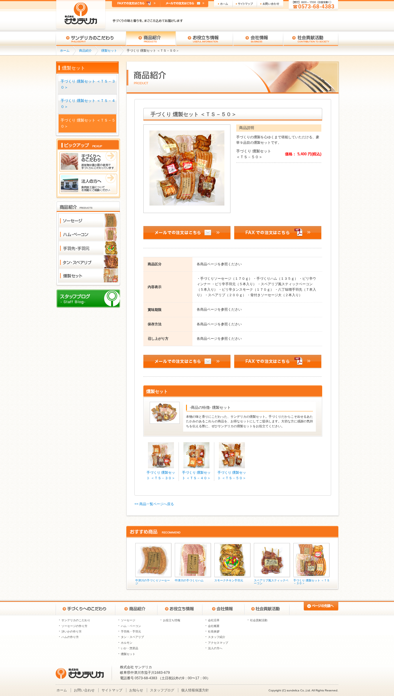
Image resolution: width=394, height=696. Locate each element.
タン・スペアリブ (132, 637)
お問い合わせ (270, 4)
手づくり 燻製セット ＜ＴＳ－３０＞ (88, 84)
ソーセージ (128, 620)
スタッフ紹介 (216, 637)
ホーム (223, 4)
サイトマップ (245, 4)
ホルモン (126, 642)
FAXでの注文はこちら (136, 3)
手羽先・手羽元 (131, 631)
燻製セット (109, 50)
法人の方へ (215, 648)
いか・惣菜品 (129, 648)
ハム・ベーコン (131, 626)
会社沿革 (213, 620)
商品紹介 (151, 38)
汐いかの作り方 (71, 631)
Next (336, 563)
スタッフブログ (162, 690)
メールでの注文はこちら (184, 3)
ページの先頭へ (313, 608)
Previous (129, 563)
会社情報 (258, 38)
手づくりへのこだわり (91, 38)
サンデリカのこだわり (75, 620)
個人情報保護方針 (195, 690)
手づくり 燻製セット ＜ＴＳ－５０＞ (88, 123)
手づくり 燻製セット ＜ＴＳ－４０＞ (88, 103)
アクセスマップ (218, 642)
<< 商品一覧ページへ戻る (154, 504)
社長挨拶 (213, 631)
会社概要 (213, 626)
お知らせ (136, 690)
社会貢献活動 (310, 38)
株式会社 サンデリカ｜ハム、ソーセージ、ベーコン (81, 15)
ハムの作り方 (70, 637)
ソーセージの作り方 (74, 626)
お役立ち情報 (204, 38)
